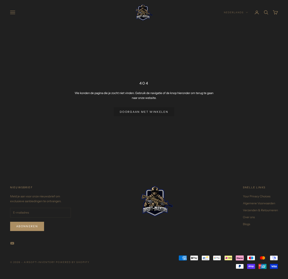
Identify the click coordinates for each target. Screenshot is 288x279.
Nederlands (234, 12)
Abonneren (27, 226)
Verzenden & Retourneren (260, 210)
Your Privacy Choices (257, 196)
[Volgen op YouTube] (12, 243)
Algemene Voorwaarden (259, 203)
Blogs (246, 224)
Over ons (249, 217)
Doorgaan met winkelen (144, 111)
